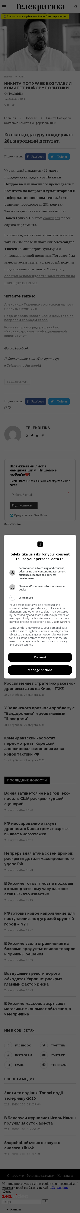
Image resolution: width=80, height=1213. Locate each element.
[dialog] (40, 607)
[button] (40, 598)
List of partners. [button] (61, 622)
